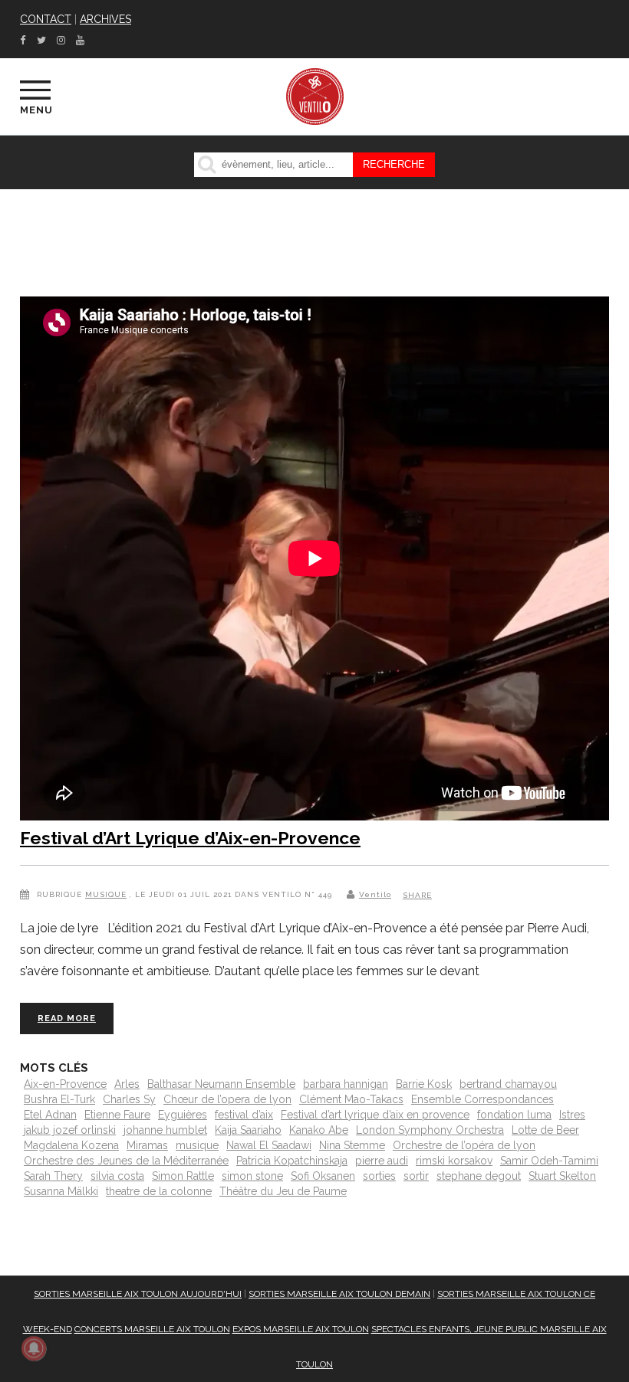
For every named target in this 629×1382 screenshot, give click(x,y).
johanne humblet (165, 1130)
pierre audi (381, 1160)
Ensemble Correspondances (482, 1099)
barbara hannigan (345, 1084)
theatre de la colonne (159, 1191)
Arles (127, 1084)
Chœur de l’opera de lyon (227, 1099)
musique (197, 1145)
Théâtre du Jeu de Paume (283, 1191)
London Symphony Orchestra (430, 1130)
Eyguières (182, 1115)
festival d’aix (244, 1115)
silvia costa (117, 1176)
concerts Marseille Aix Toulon (152, 1329)
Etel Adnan (50, 1115)
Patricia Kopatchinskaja (291, 1160)
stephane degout (478, 1176)
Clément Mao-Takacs (351, 1099)
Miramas (147, 1145)
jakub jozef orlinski (70, 1130)
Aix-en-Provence (65, 1084)
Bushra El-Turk (59, 1099)
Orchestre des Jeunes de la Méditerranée (126, 1160)
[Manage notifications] (33, 1348)
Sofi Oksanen (323, 1176)
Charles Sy (129, 1099)
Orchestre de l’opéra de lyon (464, 1145)
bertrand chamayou (508, 1084)
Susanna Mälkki (61, 1191)
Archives (105, 19)
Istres (572, 1115)
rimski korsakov (454, 1160)
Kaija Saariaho (248, 1130)
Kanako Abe (318, 1130)
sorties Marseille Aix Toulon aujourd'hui (138, 1294)
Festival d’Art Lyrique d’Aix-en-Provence (190, 837)
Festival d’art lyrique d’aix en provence (375, 1115)
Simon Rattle (183, 1176)
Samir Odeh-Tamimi (549, 1160)
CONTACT (45, 19)
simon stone (252, 1176)
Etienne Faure (117, 1115)
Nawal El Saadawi (268, 1145)
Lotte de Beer (545, 1130)
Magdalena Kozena (71, 1145)
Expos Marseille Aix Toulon (300, 1329)
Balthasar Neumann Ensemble (221, 1084)
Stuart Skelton (562, 1176)
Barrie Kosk (424, 1084)
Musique (106, 894)
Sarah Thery (53, 1176)
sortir (416, 1176)
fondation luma (514, 1115)
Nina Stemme (352, 1145)
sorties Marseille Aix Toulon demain (339, 1294)
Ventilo (375, 894)
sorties (379, 1176)
